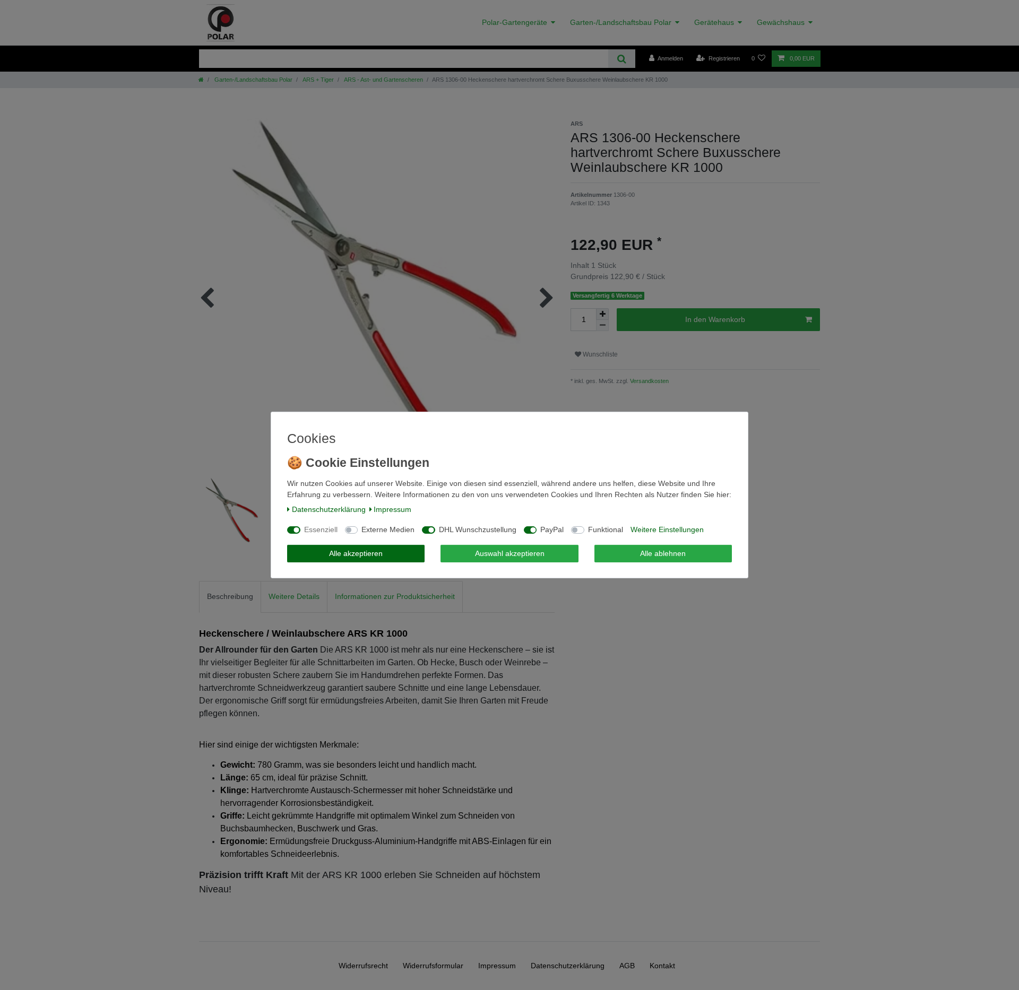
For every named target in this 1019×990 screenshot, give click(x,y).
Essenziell (321, 529)
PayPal (552, 529)
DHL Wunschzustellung (477, 529)
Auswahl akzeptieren (510, 553)
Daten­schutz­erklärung (329, 509)
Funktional (605, 529)
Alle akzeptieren (356, 553)
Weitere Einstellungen (667, 529)
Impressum (392, 509)
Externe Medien (387, 529)
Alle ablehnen (663, 553)
